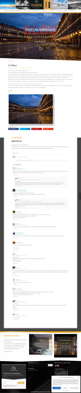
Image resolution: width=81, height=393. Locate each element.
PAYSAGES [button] (19, 10)
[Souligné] (20, 160)
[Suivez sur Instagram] (58, 365)
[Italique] (19, 160)
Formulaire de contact (33, 370)
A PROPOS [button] (73, 10)
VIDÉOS (59, 10)
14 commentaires (27, 68)
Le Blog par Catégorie (61, 372)
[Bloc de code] (28, 160)
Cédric (20, 178)
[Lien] (29, 160)
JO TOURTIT (19, 289)
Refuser (65, 388)
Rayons (40, 340)
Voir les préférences (75, 388)
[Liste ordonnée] (23, 160)
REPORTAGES (37, 10)
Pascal (17, 267)
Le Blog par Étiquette (61, 375)
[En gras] (17, 160)
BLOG (13, 10)
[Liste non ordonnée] (25, 160)
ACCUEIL (7, 10)
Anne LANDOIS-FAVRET (21, 190)
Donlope (18, 279)
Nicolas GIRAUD (19, 233)
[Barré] (22, 160)
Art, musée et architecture (18, 68)
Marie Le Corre (25, 179)
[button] (78, 377)
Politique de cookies (65, 390)
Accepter (57, 388)
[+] (32, 160)
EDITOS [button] (65, 10)
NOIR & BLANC (28, 10)
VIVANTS (52, 10)
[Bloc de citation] (26, 160)
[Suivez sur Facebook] (56, 365)
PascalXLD (18, 242)
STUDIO (45, 10)
